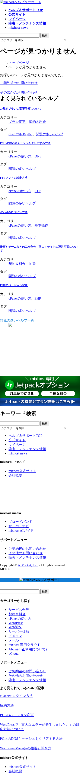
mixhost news (18, 453)
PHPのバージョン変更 (14, 285)
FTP (38, 191)
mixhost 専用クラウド (25, 645)
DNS (38, 156)
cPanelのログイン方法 (14, 212)
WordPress (16, 623)
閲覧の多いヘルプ (49, 134)
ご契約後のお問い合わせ (27, 548)
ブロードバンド (20, 521)
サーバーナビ (19, 526)
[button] (40, 83)
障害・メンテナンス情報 (27, 449)
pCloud (14, 653)
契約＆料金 (37, 122)
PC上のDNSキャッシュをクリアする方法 (25, 143)
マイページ (17, 444)
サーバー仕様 (19, 631)
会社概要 (15, 475)
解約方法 (7, 705)
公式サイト (17, 440)
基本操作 (41, 225)
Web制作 (15, 627)
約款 (32, 264)
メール (14, 640)
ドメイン (15, 636)
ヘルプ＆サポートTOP (25, 435)
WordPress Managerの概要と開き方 (25, 748)
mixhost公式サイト (22, 471)
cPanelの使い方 (20, 156)
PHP (38, 298)
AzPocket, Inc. (28, 565)
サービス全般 (19, 609)
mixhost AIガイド (21, 530)
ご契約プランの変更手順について (21, 108)
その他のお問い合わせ (26, 553)
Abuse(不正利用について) (28, 649)
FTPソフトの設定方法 (14, 177)
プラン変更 (17, 122)
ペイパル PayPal (20, 134)
